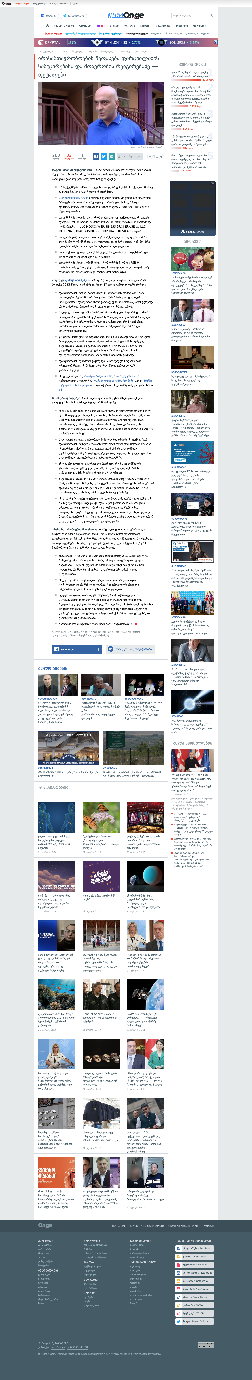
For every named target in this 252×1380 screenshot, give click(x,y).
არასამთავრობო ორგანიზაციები (87, 631)
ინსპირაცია (136, 1299)
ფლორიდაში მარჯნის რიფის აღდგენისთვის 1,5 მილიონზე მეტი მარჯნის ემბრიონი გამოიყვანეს (56, 1005)
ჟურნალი (85, 26)
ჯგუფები (50, 16)
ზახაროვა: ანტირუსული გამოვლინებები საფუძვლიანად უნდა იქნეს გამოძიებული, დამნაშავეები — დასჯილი (56, 1064)
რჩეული (182, 26)
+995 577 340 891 (77, 1347)
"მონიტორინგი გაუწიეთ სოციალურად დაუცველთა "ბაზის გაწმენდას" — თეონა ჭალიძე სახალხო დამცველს (145, 1064)
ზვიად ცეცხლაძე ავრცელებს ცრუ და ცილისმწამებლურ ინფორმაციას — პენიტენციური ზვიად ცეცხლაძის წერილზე (56, 946)
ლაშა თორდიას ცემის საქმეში (113, 380)
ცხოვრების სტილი (143, 1262)
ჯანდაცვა (43, 1282)
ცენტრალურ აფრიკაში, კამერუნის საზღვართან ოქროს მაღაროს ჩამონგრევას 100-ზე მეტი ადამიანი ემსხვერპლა (193, 843)
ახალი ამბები (22, 3)
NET (101, 26)
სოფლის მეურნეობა (95, 1257)
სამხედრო (43, 1265)
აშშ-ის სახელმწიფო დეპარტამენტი (89, 635)
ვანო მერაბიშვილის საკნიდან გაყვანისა (108, 376)
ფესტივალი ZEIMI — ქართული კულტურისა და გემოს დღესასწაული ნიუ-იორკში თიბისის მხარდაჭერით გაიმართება (192, 465)
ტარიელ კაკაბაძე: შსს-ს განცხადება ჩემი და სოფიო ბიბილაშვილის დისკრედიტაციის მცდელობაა (192, 514)
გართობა (135, 1282)
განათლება (44, 1278)
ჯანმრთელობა (140, 1240)
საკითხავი (163, 26)
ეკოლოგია (44, 1274)
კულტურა (91, 1279)
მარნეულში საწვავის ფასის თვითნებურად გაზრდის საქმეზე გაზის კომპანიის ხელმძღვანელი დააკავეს (103, 697)
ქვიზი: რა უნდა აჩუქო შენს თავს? (101, 887)
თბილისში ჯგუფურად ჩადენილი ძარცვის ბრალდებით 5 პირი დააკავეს (145, 1183)
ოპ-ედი (129, 26)
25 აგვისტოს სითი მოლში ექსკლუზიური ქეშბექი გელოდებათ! (70, 754)
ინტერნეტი (89, 1270)
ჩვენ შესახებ (118, 1226)
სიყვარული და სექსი (141, 1295)
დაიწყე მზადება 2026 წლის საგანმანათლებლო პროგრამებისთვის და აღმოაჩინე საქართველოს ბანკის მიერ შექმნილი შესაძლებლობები (192, 860)
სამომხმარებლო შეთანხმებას (103, 1353)
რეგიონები (44, 1291)
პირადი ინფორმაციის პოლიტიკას (142, 1353)
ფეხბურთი (89, 1297)
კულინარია (136, 1278)
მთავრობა (92, 51)
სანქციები (113, 631)
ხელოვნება (90, 1283)
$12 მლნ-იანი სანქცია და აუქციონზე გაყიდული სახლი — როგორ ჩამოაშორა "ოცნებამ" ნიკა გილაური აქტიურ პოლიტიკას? (192, 662)
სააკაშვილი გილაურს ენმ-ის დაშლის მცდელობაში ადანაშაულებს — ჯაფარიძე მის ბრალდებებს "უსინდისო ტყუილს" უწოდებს (101, 1183)
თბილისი (43, 1287)
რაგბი (87, 1301)
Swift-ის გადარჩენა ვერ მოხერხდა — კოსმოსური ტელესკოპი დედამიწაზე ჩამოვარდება (145, 1005)
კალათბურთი (91, 1305)
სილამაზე (135, 1266)
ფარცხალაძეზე (76, 280)
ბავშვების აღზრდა (139, 1253)
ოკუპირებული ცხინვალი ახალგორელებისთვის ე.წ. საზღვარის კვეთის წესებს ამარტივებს (135, 754)
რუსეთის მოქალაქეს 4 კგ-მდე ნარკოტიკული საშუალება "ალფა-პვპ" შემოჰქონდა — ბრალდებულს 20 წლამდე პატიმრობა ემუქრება (146, 697)
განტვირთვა (39, 3)
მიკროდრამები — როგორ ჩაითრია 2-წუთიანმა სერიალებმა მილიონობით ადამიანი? (145, 827)
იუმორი (134, 1287)
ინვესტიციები (75, 16)
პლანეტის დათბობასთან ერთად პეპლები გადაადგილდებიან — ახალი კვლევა (101, 827)
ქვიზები (145, 26)
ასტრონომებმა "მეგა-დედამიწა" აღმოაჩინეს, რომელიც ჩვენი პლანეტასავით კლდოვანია (145, 887)
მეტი (203, 33)
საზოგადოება (174, 33)
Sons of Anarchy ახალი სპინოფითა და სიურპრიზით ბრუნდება (101, 1005)
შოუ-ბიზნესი (90, 1288)
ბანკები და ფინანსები (95, 1245)
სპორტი (89, 1293)
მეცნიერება (90, 1274)
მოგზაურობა (136, 1270)
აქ (60, 389)
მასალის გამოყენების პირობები (184, 1226)
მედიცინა (134, 1249)
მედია (41, 1303)
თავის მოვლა (137, 1257)
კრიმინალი (141, 51)
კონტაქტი (209, 1226)
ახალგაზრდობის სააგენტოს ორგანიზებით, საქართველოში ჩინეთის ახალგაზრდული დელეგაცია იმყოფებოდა (101, 946)
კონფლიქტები (45, 1261)
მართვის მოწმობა (59, 3)
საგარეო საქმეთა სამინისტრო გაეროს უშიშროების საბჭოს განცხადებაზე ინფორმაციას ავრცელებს (56, 1123)
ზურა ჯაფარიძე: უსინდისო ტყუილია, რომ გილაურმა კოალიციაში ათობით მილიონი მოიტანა (192, 320)
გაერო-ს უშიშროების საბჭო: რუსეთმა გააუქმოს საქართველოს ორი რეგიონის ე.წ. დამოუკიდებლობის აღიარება (192, 613)
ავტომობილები (138, 1274)
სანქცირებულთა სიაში (73, 198)
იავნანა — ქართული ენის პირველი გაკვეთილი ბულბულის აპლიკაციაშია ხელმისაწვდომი (56, 887)
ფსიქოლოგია (137, 1245)
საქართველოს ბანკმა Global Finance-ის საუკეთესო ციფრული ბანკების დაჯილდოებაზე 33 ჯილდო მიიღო (193, 829)
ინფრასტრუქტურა (48, 1299)
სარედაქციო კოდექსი (152, 1226)
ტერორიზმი (44, 1249)
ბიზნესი (88, 1249)
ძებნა (75, 3)
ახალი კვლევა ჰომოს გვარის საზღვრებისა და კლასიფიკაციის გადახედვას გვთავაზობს (101, 1064)
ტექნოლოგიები (92, 1266)
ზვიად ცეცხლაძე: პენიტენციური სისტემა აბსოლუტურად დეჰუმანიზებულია (192, 366)
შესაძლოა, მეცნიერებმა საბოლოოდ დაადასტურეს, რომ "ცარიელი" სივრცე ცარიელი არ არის (192, 712)
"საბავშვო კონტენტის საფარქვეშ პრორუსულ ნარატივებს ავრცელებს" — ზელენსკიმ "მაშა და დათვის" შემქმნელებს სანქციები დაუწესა (192, 271)
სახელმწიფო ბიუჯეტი (95, 1253)
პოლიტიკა (157, 33)
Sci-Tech (90, 1262)
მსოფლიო (43, 1253)
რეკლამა (199, 26)
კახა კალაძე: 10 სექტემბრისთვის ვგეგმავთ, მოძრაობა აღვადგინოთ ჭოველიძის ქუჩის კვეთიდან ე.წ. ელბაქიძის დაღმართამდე (145, 1123)
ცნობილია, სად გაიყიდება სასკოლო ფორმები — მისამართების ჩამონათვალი (101, 1123)
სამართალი (125, 51)
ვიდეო (115, 26)
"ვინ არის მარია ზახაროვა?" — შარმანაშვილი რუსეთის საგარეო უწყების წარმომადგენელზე (145, 946)
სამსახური (135, 1291)
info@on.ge (58, 1347)
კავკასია (42, 1257)
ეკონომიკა (191, 33)
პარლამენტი (45, 1245)
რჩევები (134, 1303)
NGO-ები (126, 631)
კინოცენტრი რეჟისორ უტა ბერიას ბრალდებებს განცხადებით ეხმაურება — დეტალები (192, 817)
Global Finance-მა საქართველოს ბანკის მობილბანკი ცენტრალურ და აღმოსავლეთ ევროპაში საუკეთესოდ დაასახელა (56, 1183)
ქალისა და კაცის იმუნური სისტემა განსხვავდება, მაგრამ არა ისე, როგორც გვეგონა (56, 827)
